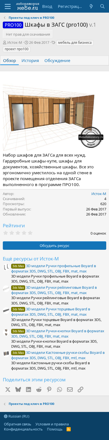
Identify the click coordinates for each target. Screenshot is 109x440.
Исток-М (14, 42)
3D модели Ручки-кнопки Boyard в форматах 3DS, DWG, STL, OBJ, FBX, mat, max (57, 333)
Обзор (9, 60)
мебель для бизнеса (75, 42)
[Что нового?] (91, 6)
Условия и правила (52, 424)
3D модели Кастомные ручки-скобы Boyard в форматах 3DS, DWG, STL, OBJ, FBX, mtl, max (58, 355)
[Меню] (7, 6)
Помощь (55, 429)
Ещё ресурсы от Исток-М (31, 258)
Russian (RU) (18, 416)
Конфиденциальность (23, 429)
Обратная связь (17, 424)
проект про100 (17, 49)
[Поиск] (102, 6)
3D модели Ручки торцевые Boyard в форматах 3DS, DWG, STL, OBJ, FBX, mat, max (50, 311)
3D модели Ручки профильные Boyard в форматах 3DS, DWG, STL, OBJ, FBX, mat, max (53, 268)
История (30, 60)
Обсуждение (57, 60)
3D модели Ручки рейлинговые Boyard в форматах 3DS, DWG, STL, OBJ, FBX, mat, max (54, 290)
